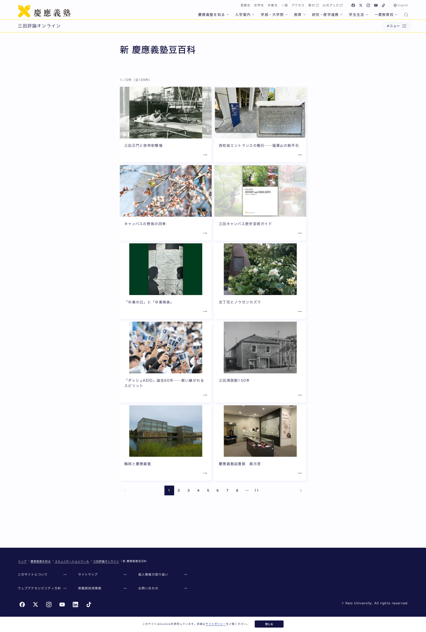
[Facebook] (353, 5)
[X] (360, 5)
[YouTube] (375, 5)
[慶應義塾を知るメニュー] (227, 14)
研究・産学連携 (325, 14)
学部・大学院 (272, 14)
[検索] (406, 15)
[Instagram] (368, 5)
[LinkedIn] (75, 604)
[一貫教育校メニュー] (396, 14)
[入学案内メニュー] (253, 14)
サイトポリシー (215, 623)
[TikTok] (383, 5)
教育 (298, 14)
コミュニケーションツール (72, 561)
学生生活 (356, 14)
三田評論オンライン (106, 561)
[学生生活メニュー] (367, 14)
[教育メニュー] (304, 14)
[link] (125, 490)
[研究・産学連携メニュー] (341, 14)
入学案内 (242, 14)
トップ (22, 561)
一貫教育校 (384, 14)
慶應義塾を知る (211, 14)
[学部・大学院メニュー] (286, 14)
